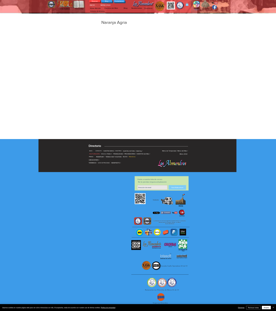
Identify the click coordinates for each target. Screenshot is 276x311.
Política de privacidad (108, 307)
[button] (187, 4)
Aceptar (266, 307)
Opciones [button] (241, 307)
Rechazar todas (253, 307)
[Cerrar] (273, 307)
